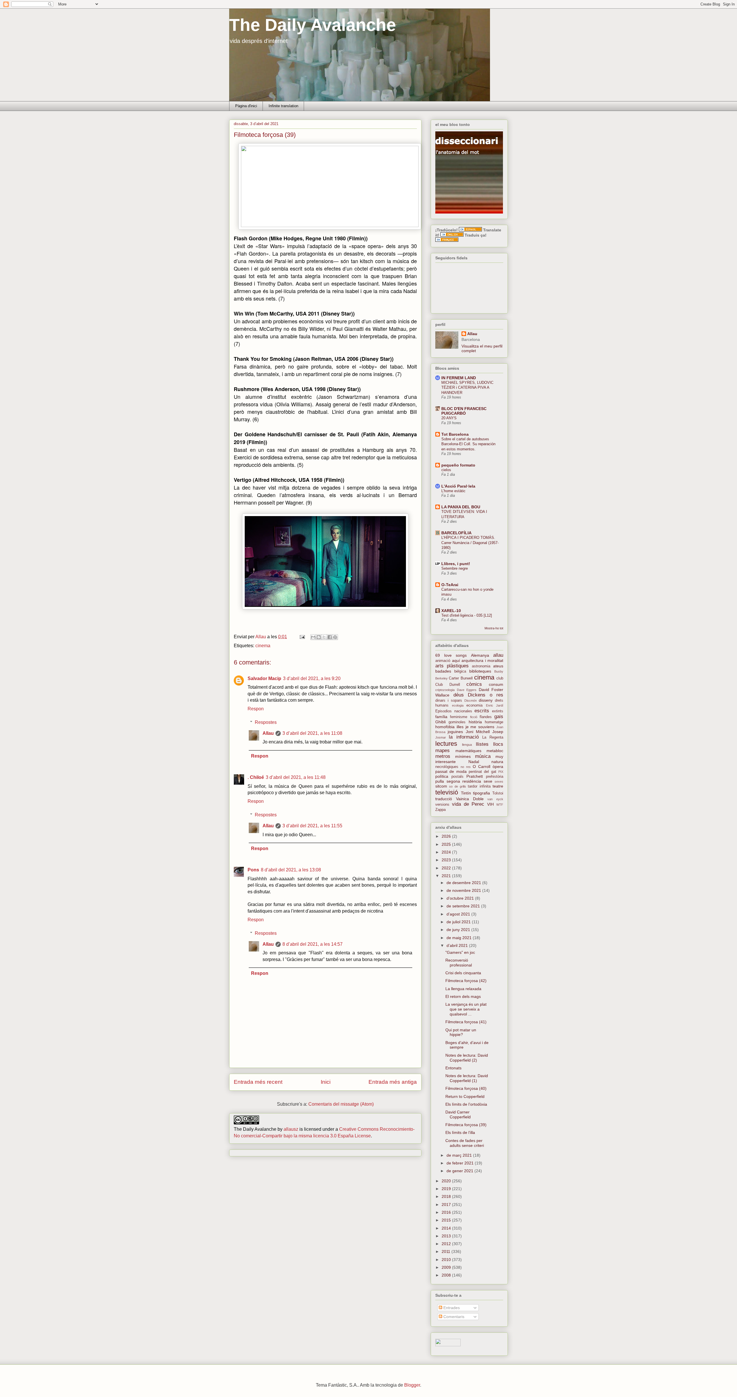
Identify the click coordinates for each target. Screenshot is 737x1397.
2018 (447, 1196)
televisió (446, 792)
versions (442, 805)
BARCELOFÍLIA (456, 533)
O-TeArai (449, 584)
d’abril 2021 (458, 945)
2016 (447, 1212)
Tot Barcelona (455, 434)
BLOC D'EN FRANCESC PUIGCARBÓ (464, 411)
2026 (447, 836)
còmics (474, 684)
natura (497, 761)
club (499, 678)
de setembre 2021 (464, 906)
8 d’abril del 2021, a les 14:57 (312, 944)
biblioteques (480, 671)
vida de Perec (468, 804)
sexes (499, 781)
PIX (500, 771)
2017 (447, 1204)
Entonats (453, 1068)
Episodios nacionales (453, 711)
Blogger (412, 1385)
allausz (291, 1129)
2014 (447, 1228)
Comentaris (453, 1316)
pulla (439, 781)
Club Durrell (447, 685)
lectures (446, 743)
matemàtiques (468, 750)
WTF (499, 804)
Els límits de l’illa (460, 1132)
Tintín (466, 793)
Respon (256, 708)
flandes (486, 717)
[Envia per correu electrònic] (313, 637)
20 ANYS (449, 418)
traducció (443, 798)
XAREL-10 (451, 610)
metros (442, 756)
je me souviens (480, 726)
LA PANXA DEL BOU (460, 507)
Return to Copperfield (465, 1096)
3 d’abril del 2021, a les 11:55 (312, 825)
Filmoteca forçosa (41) (466, 1022)
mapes (442, 750)
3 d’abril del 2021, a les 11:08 (312, 733)
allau (498, 655)
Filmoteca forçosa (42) (466, 980)
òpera (498, 766)
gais (498, 716)
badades (443, 671)
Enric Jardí (495, 705)
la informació (463, 737)
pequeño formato (458, 465)
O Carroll (481, 766)
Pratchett (474, 776)
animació (442, 661)
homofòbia (445, 726)
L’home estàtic (453, 491)
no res (466, 767)
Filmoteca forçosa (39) (466, 1124)
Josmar (440, 737)
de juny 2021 (459, 929)
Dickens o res (485, 695)
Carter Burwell (460, 678)
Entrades (451, 1307)
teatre (498, 786)
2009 (447, 1267)
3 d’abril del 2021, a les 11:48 (296, 777)
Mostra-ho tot (494, 628)
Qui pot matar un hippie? (460, 1032)
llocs (498, 744)
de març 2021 (460, 1155)
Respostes (266, 722)
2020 (447, 1181)
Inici (325, 1082)
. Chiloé (256, 777)
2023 (447, 860)
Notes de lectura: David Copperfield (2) (466, 1057)
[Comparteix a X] (324, 637)
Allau (268, 733)
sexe (488, 781)
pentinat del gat (482, 772)
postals (457, 777)
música (483, 756)
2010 (447, 1259)
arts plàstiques (452, 666)
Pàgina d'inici (246, 106)
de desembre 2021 (464, 882)
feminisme (458, 717)
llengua (467, 744)
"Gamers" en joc (460, 952)
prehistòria (494, 777)
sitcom (441, 786)
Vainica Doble (470, 798)
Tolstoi (497, 793)
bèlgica (460, 671)
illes (460, 726)
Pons (253, 869)
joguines (455, 731)
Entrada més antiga (392, 1082)
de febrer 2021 (461, 1163)
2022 (447, 868)
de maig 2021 (460, 937)
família (441, 716)
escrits (481, 710)
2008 (447, 1275)
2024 (447, 852)
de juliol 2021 (459, 922)
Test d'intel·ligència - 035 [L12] (466, 615)
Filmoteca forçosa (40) (466, 1088)
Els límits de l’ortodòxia (466, 1104)
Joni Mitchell (478, 731)
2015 (447, 1220)
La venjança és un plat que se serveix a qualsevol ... (466, 1009)
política (441, 776)
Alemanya (480, 655)
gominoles (457, 722)
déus (458, 695)
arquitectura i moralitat (482, 660)
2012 (447, 1243)
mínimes (463, 756)
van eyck (495, 799)
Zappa (440, 810)
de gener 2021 (460, 1170)
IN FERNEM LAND (458, 377)
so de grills (457, 786)
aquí (456, 660)
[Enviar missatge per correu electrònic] (301, 636)
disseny (486, 700)
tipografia (481, 793)
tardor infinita (479, 786)
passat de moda (451, 771)
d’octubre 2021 (461, 898)
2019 (447, 1188)
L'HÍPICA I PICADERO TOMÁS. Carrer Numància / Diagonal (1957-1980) (470, 542)
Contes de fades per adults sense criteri (464, 1143)
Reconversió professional (458, 962)
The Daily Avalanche (312, 25)
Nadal (473, 761)
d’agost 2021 (459, 914)
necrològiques (446, 767)
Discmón (470, 700)
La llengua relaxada (463, 988)
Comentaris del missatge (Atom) (341, 1104)
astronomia (481, 666)
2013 (447, 1236)
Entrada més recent (258, 1082)
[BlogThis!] (319, 637)
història (475, 722)
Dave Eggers (467, 690)
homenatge (494, 722)
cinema (262, 645)
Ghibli (440, 722)
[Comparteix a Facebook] (330, 637)
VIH (490, 804)
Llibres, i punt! (455, 563)
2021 (447, 875)
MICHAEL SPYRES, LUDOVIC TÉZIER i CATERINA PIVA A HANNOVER (467, 387)
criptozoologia (445, 690)
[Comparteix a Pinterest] (335, 637)
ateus (498, 666)
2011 (446, 1251)
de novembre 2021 (464, 890)
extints (497, 711)
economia (474, 705)
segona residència (464, 781)
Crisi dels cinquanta (463, 973)
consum (496, 684)
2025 (447, 844)
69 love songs (451, 655)
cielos (446, 470)
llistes (482, 744)
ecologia (458, 705)
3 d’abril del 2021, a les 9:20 (312, 678)
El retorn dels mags (463, 996)
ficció (473, 717)
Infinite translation (283, 106)
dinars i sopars (448, 700)
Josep (497, 731)
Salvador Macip (264, 678)
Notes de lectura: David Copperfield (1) (466, 1078)
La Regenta (492, 737)
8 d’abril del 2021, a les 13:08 (291, 869)
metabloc (495, 750)
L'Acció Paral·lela (458, 486)
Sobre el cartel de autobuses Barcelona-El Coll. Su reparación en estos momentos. (468, 444)
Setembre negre (454, 568)
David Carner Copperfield (458, 1114)
